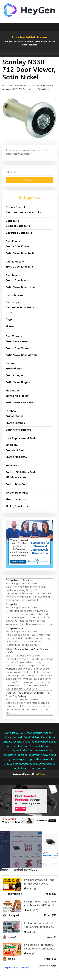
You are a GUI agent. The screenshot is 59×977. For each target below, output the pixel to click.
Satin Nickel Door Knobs (20, 253)
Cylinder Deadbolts (18, 226)
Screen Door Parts (17, 492)
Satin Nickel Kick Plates (20, 402)
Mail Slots (12, 445)
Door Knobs (13, 241)
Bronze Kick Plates (17, 395)
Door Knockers (15, 261)
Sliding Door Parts (17, 506)
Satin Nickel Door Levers (21, 287)
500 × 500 (46, 85)
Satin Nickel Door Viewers (21, 355)
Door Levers (13, 275)
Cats (9, 312)
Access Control (15, 207)
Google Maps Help (15, 628)
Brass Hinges (14, 368)
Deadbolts (12, 221)
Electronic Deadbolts (19, 232)
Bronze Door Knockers (19, 266)
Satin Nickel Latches (18, 429)
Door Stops (13, 302)
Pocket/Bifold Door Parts (21, 472)
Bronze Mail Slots (16, 457)
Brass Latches (14, 416)
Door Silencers (15, 295)
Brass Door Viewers (18, 341)
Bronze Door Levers (17, 280)
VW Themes (40, 774)
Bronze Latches (15, 423)
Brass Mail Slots (15, 450)
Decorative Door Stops (20, 307)
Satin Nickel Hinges (18, 382)
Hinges (10, 363)
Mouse (10, 326)
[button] (29, 55)
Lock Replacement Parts (21, 438)
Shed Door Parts (16, 499)
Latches (11, 411)
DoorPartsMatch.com (29, 37)
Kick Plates (13, 390)
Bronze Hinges (14, 375)
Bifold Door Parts (16, 477)
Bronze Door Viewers (18, 348)
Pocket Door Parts (17, 484)
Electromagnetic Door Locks (23, 212)
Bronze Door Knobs (17, 246)
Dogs (9, 319)
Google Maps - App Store (19, 580)
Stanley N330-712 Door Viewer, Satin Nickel (26, 89)
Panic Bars (12, 465)
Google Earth (13, 604)
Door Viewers (14, 336)
